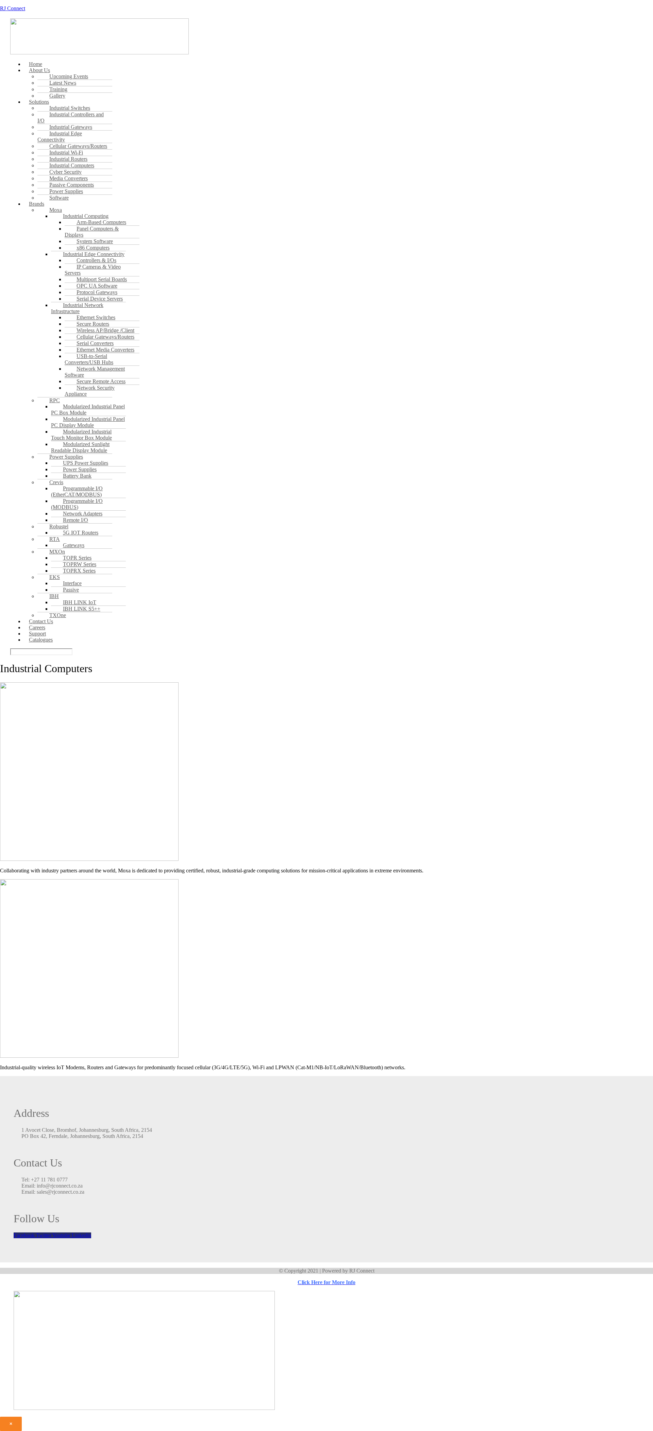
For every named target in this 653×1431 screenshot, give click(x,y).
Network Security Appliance (90, 391)
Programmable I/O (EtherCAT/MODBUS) (77, 491)
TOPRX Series (79, 571)
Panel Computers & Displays (92, 232)
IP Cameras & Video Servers (93, 270)
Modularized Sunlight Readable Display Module (80, 447)
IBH (54, 596)
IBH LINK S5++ (81, 609)
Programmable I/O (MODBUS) (77, 504)
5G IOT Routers (80, 532)
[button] (251, 70)
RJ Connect (12, 8)
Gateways (73, 545)
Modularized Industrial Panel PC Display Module (88, 422)
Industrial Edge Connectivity (59, 136)
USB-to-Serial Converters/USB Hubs (89, 359)
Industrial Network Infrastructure (77, 308)
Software (59, 198)
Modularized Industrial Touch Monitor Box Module (81, 435)
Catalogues (41, 640)
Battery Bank (77, 476)
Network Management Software (95, 372)
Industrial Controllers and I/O (70, 117)
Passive (71, 590)
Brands (36, 204)
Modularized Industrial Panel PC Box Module (88, 409)
